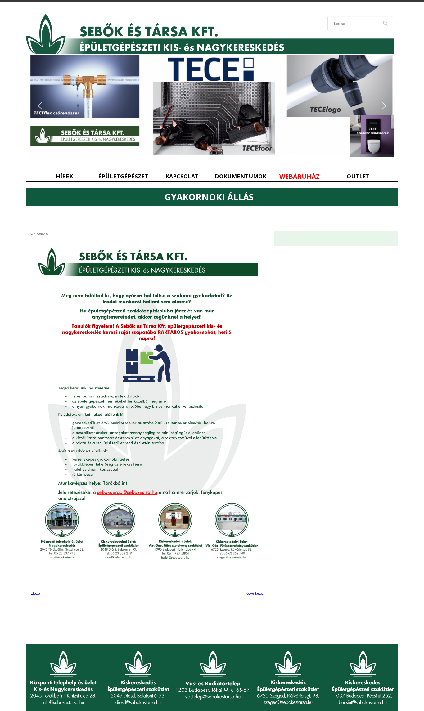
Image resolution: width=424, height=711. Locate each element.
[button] (40, 106)
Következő (254, 593)
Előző (35, 593)
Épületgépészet (123, 176)
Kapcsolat (182, 176)
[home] (210, 52)
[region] (212, 106)
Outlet (358, 176)
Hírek (64, 176)
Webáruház (299, 176)
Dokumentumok (240, 176)
